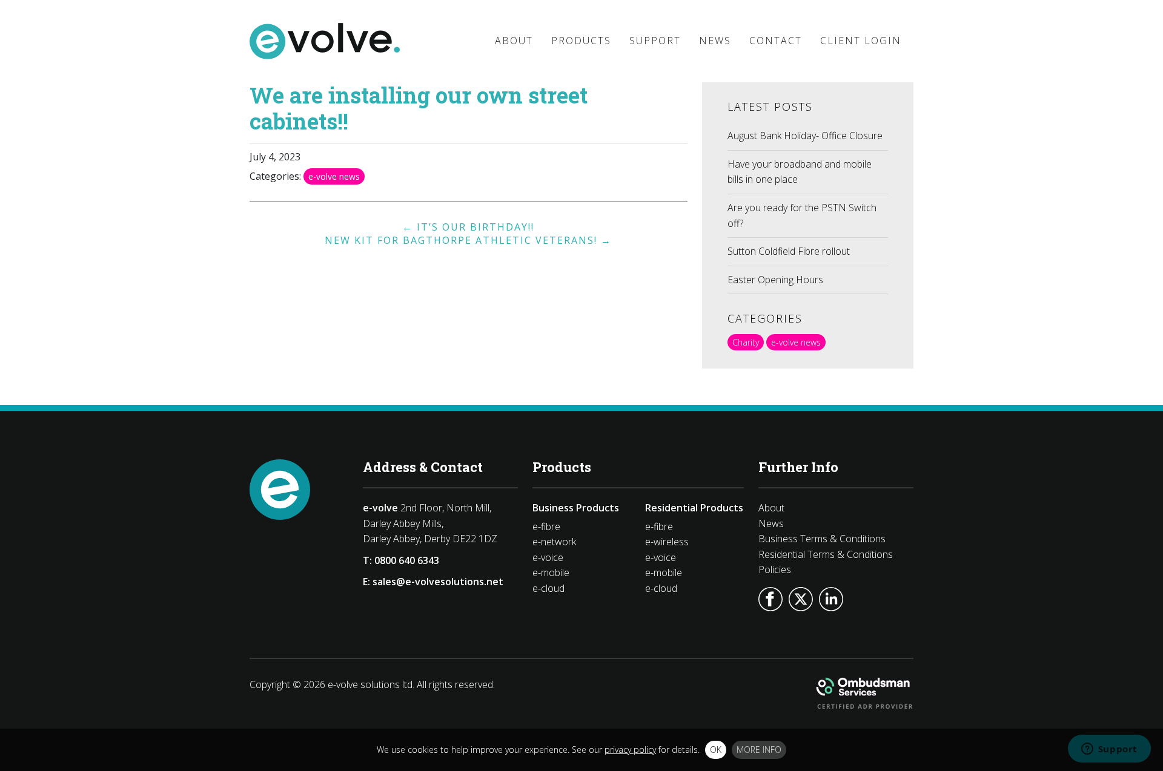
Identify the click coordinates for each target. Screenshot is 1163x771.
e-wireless (667, 541)
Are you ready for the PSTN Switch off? (801, 215)
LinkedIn (831, 599)
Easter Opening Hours (775, 279)
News (771, 523)
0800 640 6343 (406, 560)
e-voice (547, 557)
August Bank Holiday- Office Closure (805, 135)
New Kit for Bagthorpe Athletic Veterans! (468, 240)
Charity (745, 342)
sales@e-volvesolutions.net (438, 581)
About (771, 507)
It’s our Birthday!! (468, 227)
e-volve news (334, 176)
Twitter (801, 599)
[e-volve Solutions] (325, 41)
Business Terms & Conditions (822, 538)
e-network (554, 541)
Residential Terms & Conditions (825, 554)
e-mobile (550, 572)
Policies (774, 569)
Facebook (770, 599)
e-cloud (548, 588)
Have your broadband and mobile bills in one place (799, 171)
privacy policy (630, 749)
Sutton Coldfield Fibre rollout (788, 251)
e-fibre (546, 526)
